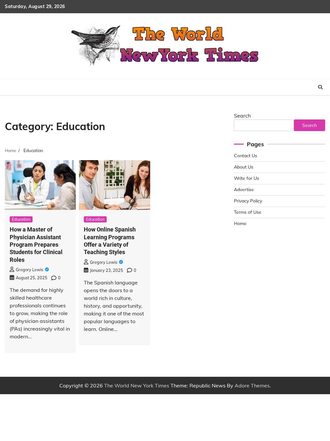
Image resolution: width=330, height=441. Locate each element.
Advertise (244, 189)
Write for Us (246, 178)
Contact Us (245, 155)
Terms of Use (247, 212)
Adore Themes (252, 385)
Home (240, 223)
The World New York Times (136, 385)
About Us (243, 166)
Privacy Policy (248, 200)
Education (21, 219)
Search (242, 115)
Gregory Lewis (29, 269)
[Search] (320, 87)
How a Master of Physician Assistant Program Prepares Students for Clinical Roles (36, 244)
